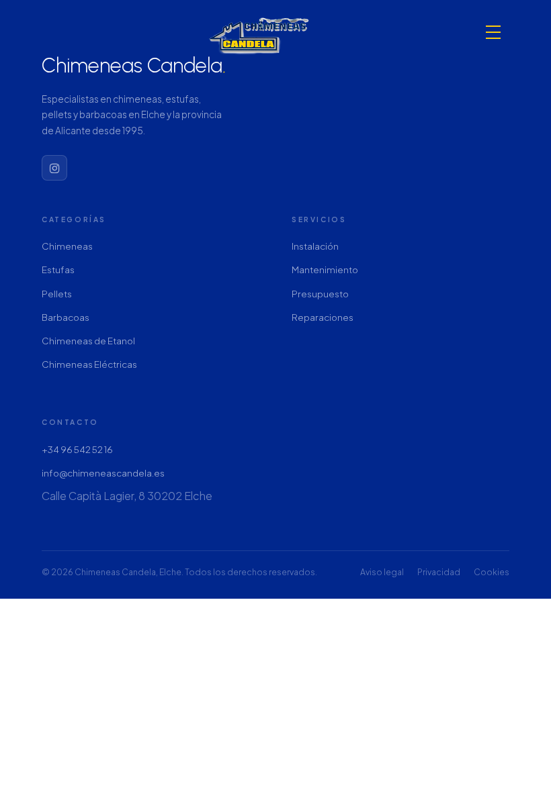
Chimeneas (67, 246)
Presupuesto (320, 293)
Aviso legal (382, 571)
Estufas (58, 269)
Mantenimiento (325, 269)
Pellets (57, 293)
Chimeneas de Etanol (88, 340)
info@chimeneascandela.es (103, 473)
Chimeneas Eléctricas (89, 364)
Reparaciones (322, 317)
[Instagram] (54, 168)
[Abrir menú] (493, 32)
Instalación (315, 246)
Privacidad (438, 571)
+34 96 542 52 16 (77, 449)
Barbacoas (65, 317)
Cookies (491, 571)
